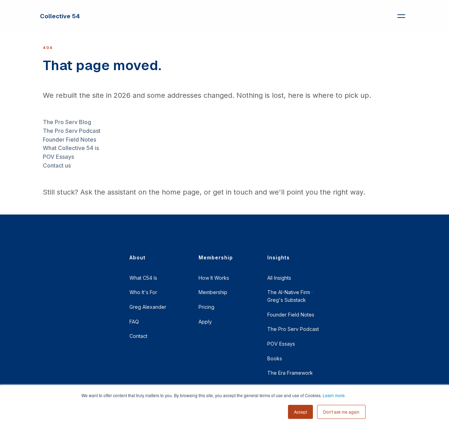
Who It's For (143, 292)
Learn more (334, 395)
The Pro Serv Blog (67, 121)
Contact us (57, 165)
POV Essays (58, 156)
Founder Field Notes (69, 139)
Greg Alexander (147, 307)
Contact (138, 336)
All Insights (279, 278)
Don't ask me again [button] (341, 412)
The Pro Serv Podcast (71, 130)
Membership (213, 292)
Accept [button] (300, 412)
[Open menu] (401, 16)
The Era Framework (290, 373)
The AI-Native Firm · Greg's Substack (290, 296)
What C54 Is (143, 278)
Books (274, 358)
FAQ (134, 322)
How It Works (214, 278)
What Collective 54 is (71, 147)
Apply (205, 322)
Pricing (206, 307)
